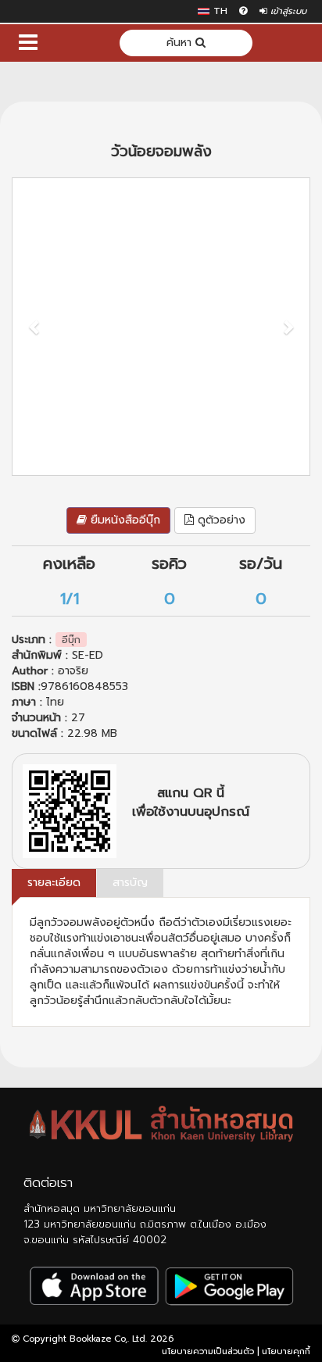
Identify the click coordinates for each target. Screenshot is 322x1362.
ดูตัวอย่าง (219, 520)
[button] (35, 326)
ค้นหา (180, 42)
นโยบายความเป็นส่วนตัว (208, 1351)
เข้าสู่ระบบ (286, 11)
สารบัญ (130, 882)
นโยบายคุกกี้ (286, 1351)
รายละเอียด (53, 882)
